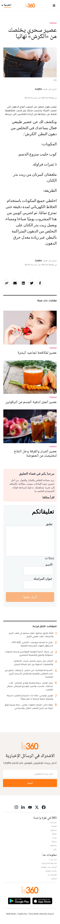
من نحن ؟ (53, 859)
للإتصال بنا (52, 875)
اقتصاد (54, 826)
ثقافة (54, 834)
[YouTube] (30, 807)
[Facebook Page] (44, 807)
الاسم (49, 564)
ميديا (54, 837)
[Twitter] (37, 807)
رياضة (54, 841)
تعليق (49, 524)
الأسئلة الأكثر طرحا (49, 863)
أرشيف (54, 878)
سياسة (53, 822)
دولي (55, 849)
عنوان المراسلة (43, 578)
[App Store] (42, 900)
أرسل (30, 783)
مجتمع (54, 830)
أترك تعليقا (30, 597)
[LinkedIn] (23, 807)
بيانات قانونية (51, 871)
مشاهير (53, 845)
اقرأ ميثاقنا (48, 497)
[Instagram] (16, 807)
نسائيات (53, 23)
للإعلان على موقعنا (49, 867)
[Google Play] (19, 900)
